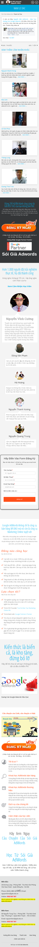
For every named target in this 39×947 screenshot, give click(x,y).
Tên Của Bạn (8, 470)
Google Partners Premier (23, 614)
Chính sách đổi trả (19, 939)
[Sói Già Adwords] (14, 2)
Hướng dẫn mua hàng (10, 935)
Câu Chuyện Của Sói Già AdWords (19, 840)
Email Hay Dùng (9, 484)
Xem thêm (22, 77)
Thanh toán (23, 935)
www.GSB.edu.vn (6, 901)
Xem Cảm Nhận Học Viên (19, 286)
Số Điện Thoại (8, 477)
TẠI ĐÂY (11, 38)
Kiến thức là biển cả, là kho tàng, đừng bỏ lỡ (19, 652)
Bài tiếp (33, 45)
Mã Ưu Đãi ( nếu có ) (10, 491)
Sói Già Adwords (7, 14)
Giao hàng (32, 935)
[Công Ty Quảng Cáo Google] (19, 683)
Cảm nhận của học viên (19, 816)
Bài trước (6, 45)
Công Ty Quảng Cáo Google (11, 697)
